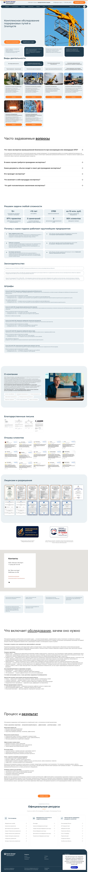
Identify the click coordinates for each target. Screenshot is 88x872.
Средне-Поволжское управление (13, 831)
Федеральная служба (10, 823)
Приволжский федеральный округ (41, 836)
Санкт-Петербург (65, 833)
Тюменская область (65, 831)
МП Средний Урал (65, 826)
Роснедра (35, 823)
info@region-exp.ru (57, 2)
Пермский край (65, 836)
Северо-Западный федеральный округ (42, 828)
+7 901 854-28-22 (67, 2)
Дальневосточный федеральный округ (42, 833)
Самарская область (65, 838)
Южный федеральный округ (39, 831)
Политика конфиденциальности (16, 578)
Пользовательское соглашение (31, 869)
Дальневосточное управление (12, 828)
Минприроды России (66, 823)
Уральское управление (10, 826)
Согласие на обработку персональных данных (9, 869)
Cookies (46, 869)
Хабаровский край (65, 828)
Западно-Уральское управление (12, 841)
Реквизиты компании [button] (13, 576)
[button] (79, 2)
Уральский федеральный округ (40, 826)
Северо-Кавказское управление (12, 833)
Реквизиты (46, 868)
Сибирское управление (10, 838)
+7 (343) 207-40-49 (14, 564)
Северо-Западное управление (12, 836)
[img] (9, 2)
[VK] (9, 582)
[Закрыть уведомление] (85, 855)
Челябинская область (66, 841)
